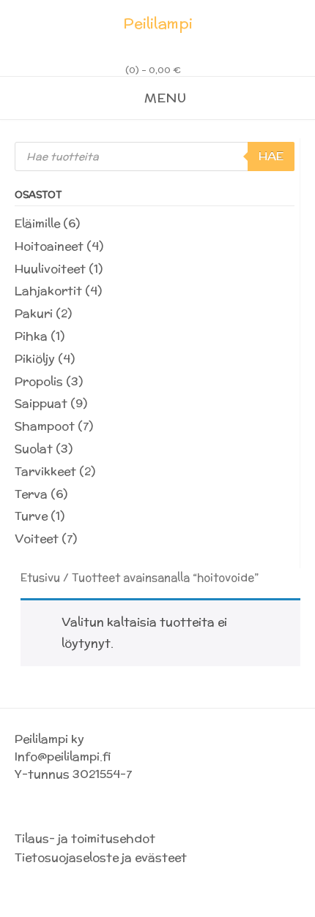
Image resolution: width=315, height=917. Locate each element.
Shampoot (45, 426)
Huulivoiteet (50, 268)
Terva (31, 494)
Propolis (39, 381)
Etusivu (40, 577)
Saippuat (41, 403)
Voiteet (37, 538)
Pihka (31, 336)
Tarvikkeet (45, 471)
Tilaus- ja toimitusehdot (85, 838)
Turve (31, 515)
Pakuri (34, 313)
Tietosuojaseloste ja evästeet (101, 857)
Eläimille (37, 223)
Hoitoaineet (49, 246)
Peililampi (158, 23)
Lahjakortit (48, 290)
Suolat (34, 448)
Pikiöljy (35, 358)
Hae (271, 156)
